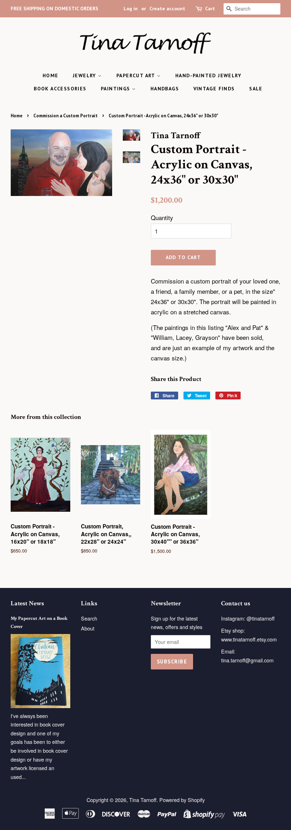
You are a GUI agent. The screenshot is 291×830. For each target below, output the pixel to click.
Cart (210, 8)
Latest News (27, 603)
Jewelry (85, 75)
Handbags (164, 88)
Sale (256, 88)
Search (89, 618)
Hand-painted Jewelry (208, 75)
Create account (167, 8)
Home (51, 75)
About (87, 628)
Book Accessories (60, 88)
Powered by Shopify (182, 799)
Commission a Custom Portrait (65, 116)
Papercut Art (136, 75)
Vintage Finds (214, 88)
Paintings (116, 88)
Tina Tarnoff (143, 799)
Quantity (162, 217)
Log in (130, 8)
